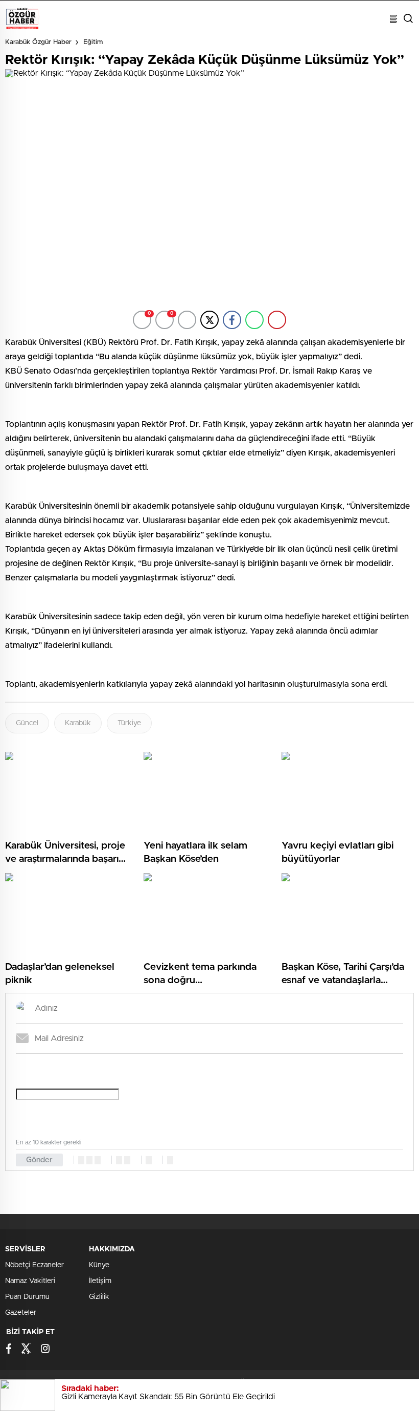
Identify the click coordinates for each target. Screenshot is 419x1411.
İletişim (100, 1281)
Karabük (78, 723)
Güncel (27, 723)
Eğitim (93, 42)
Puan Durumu (27, 1296)
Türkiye (129, 723)
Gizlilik (99, 1296)
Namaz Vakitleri (30, 1281)
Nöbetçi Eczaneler (34, 1265)
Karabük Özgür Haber (38, 42)
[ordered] (119, 1160)
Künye (99, 1265)
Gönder (39, 1160)
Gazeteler (20, 1312)
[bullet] (127, 1160)
